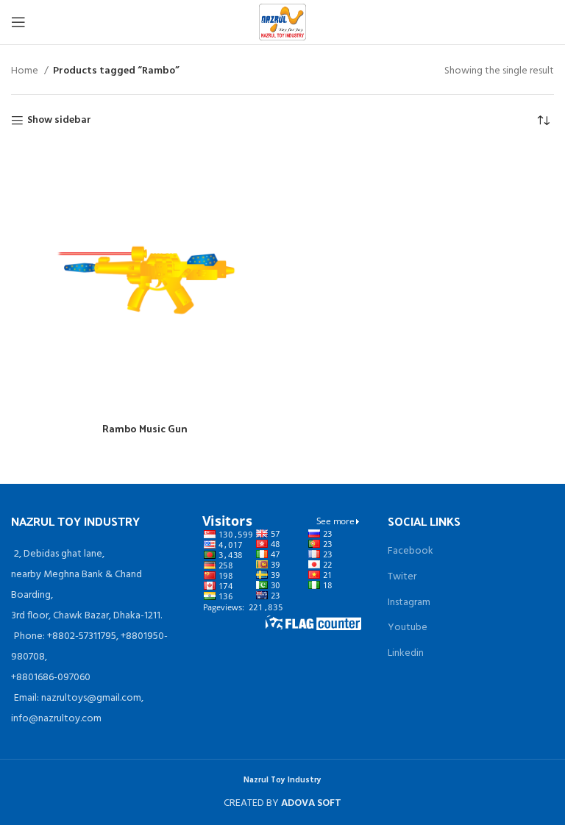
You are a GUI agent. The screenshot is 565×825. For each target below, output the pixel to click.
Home (25, 71)
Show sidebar (59, 121)
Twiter (402, 576)
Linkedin (406, 653)
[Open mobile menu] (18, 22)
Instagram (409, 602)
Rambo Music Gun (145, 428)
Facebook (410, 551)
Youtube (407, 627)
